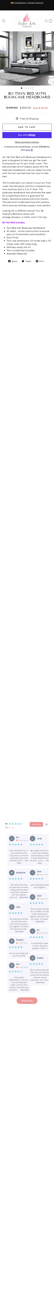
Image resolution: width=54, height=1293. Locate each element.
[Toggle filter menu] (46, 824)
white (27, 217)
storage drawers (11, 217)
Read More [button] (24, 897)
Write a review (36, 824)
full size (42, 217)
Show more (27, 1000)
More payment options (27, 142)
